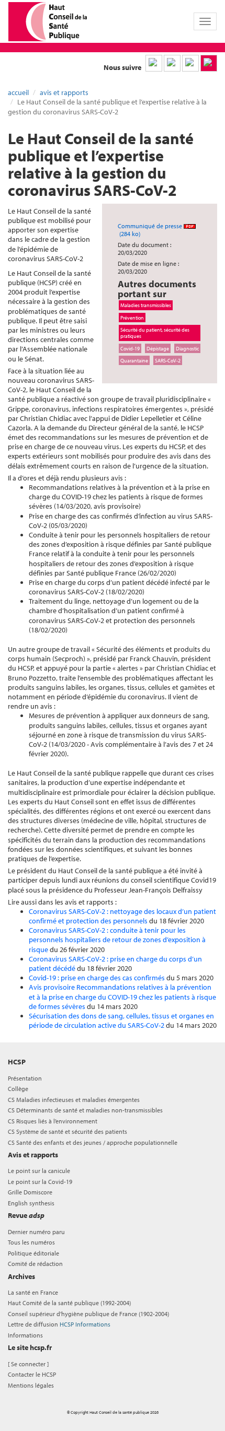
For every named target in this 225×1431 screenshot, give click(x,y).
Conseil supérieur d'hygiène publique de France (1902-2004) (88, 1314)
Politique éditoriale (33, 1253)
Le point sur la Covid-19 (40, 1182)
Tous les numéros (31, 1242)
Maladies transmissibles (145, 305)
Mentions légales (31, 1385)
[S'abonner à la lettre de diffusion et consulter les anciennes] (208, 63)
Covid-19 (130, 348)
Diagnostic (187, 348)
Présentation (25, 1078)
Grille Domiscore (30, 1192)
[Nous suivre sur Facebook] (190, 63)
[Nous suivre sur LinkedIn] (153, 63)
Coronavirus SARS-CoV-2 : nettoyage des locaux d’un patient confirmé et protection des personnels (122, 916)
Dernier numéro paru (36, 1232)
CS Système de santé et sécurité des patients (67, 1131)
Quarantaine (134, 360)
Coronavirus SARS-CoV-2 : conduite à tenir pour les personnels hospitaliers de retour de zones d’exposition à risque (117, 939)
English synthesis (31, 1203)
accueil (18, 92)
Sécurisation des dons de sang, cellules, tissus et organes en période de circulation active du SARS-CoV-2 (121, 1020)
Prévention (132, 317)
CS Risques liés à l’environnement (52, 1121)
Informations (25, 1335)
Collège (18, 1089)
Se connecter (28, 1364)
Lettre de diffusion (59, 1324)
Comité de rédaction (35, 1264)
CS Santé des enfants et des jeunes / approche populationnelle (92, 1142)
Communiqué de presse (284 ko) (151, 230)
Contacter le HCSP (32, 1374)
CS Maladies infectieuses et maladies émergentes (74, 1100)
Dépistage (158, 348)
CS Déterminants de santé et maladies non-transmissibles (85, 1110)
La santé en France (33, 1292)
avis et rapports (64, 92)
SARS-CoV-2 (168, 360)
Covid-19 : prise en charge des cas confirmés (97, 977)
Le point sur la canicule (39, 1171)
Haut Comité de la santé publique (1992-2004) (69, 1303)
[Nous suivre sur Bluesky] (172, 63)
